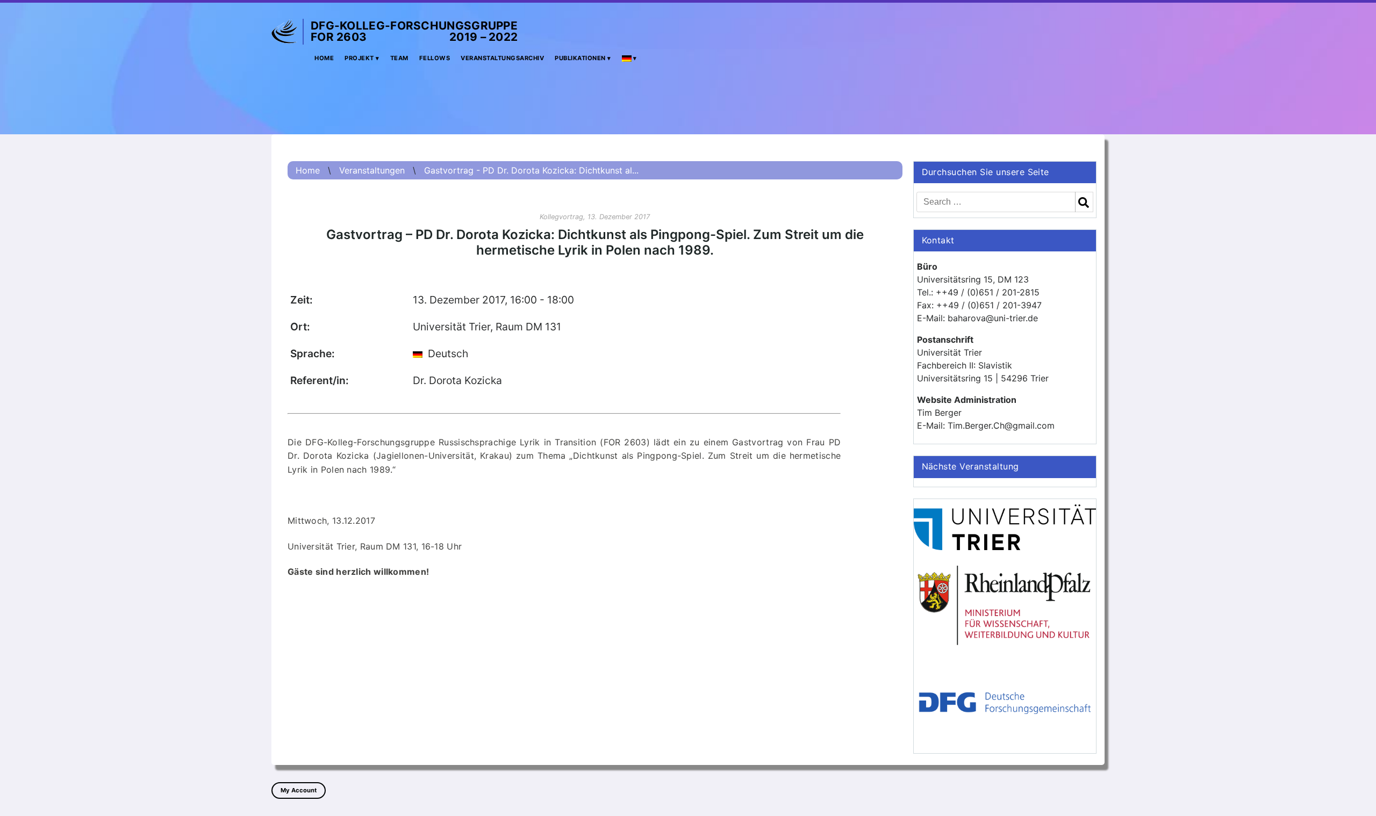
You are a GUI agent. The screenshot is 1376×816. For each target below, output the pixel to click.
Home (324, 58)
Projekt (359, 58)
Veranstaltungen (372, 170)
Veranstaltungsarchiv (502, 58)
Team (399, 58)
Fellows (434, 58)
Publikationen (580, 58)
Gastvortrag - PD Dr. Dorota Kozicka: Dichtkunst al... (531, 170)
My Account (299, 790)
